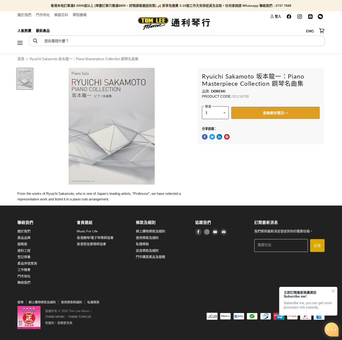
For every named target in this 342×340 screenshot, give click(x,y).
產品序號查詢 (27, 263)
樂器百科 (61, 15)
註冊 (317, 245)
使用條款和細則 (71, 302)
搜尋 (20, 302)
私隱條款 (142, 244)
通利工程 (23, 250)
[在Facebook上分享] (205, 137)
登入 (277, 16)
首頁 (20, 59)
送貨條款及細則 (147, 250)
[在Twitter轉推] (212, 137)
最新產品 (43, 31)
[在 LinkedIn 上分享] (219, 137)
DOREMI (218, 91)
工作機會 (23, 269)
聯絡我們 (23, 282)
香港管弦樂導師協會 (91, 244)
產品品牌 (23, 238)
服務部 (22, 244)
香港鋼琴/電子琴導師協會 (95, 238)
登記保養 (23, 257)
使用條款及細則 (147, 238)
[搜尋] (35, 40)
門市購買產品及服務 (150, 257)
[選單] (20, 31)
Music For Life (87, 231)
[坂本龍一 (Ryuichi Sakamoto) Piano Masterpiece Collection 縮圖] (25, 78)
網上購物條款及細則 (150, 231)
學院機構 (80, 15)
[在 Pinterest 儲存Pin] (227, 137)
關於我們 (24, 15)
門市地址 (43, 15)
